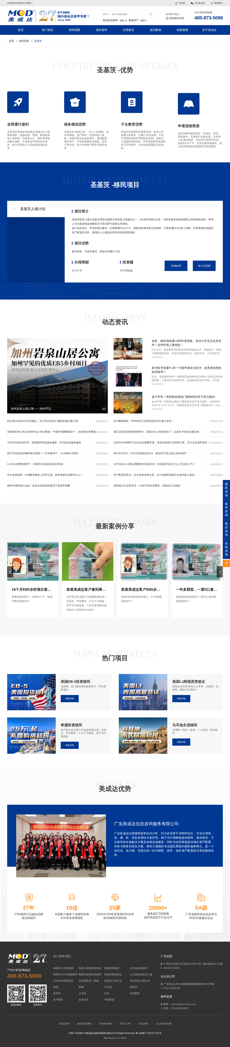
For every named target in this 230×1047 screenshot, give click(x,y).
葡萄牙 (133, 987)
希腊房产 (134, 20)
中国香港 (109, 999)
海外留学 (101, 29)
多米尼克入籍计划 (140, 980)
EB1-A (123, 20)
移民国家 (74, 29)
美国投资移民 (110, 20)
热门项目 (47, 29)
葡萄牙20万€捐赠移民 (65, 974)
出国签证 (128, 29)
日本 (106, 993)
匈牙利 (57, 993)
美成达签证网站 (84, 1024)
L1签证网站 (143, 1024)
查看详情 (69, 698)
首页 (21, 29)
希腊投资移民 (111, 968)
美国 (55, 987)
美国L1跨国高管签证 (90, 968)
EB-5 (143, 20)
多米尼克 (84, 999)
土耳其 (82, 993)
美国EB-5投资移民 (63, 968)
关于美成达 (209, 29)
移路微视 (182, 29)
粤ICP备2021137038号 (115, 1038)
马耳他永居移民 (138, 968)
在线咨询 (176, 265)
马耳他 (108, 987)
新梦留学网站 (105, 1024)
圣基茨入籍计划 (113, 980)
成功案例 (155, 29)
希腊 (81, 987)
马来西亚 (135, 993)
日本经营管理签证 (63, 980)
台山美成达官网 (163, 1024)
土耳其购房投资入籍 (141, 974)
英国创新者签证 (113, 974)
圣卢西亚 (58, 999)
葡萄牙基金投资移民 (90, 974)
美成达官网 (64, 1024)
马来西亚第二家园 (89, 980)
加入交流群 (204, 265)
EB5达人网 (125, 1024)
